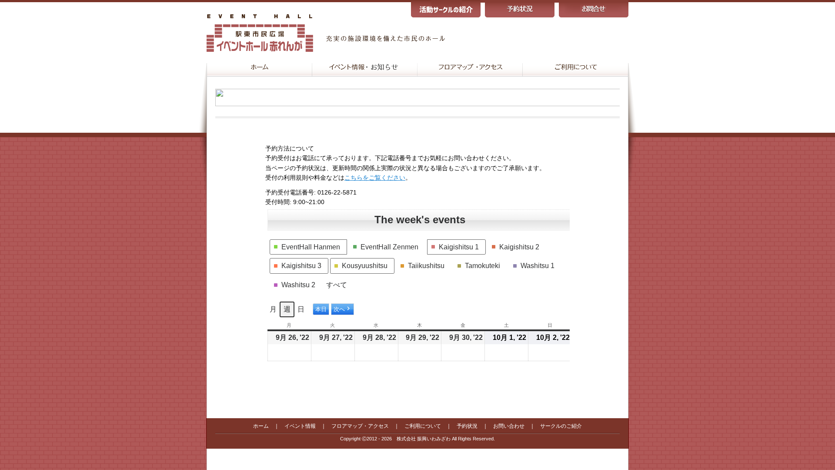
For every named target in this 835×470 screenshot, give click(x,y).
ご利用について (422, 426)
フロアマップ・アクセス (360, 426)
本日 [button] (321, 309)
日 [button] (300, 309)
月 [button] (273, 309)
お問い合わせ (508, 426)
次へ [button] (339, 309)
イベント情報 (300, 426)
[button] (308, 247)
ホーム (261, 426)
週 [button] (287, 309)
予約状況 (467, 426)
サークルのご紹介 (561, 426)
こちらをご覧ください (374, 177)
